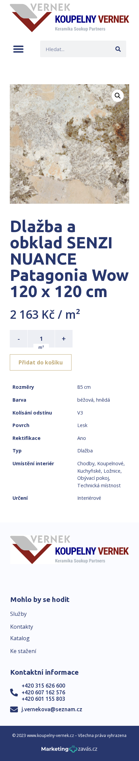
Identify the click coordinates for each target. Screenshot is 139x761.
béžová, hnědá (93, 400)
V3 (80, 412)
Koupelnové (110, 463)
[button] (18, 48)
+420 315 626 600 (43, 685)
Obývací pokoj (93, 478)
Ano (81, 438)
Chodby (85, 463)
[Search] (118, 49)
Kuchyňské (89, 471)
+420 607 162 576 (43, 692)
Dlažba (85, 450)
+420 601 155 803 (43, 699)
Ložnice (112, 471)
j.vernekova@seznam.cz (52, 709)
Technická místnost (99, 485)
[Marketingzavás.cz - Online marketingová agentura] (69, 751)
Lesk (82, 425)
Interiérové (89, 498)
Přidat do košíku (41, 362)
